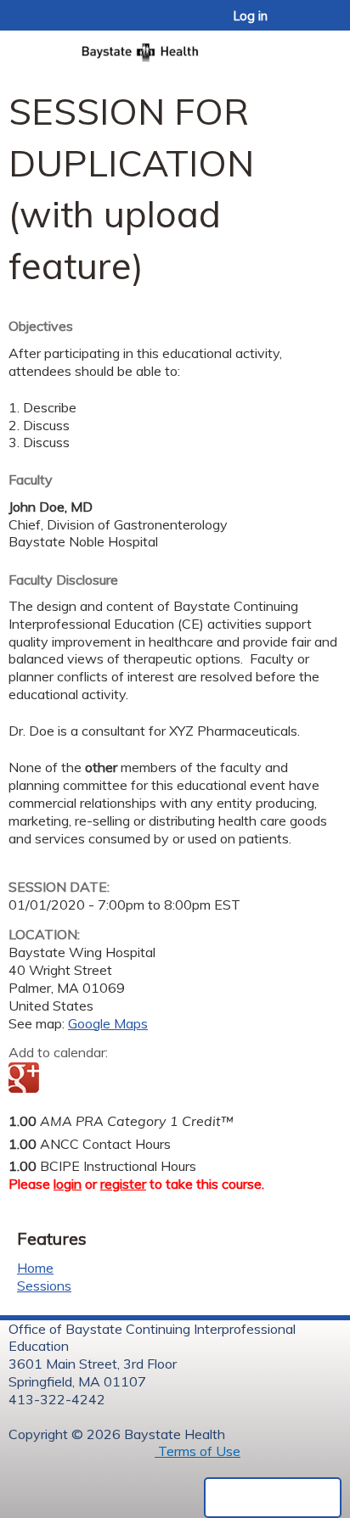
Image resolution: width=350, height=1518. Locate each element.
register (123, 1183)
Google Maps (108, 1023)
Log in (251, 16)
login (68, 1183)
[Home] (175, 47)
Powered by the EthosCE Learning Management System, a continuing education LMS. (273, 1497)
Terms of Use (197, 1450)
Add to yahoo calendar (64, 1079)
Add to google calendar (25, 1079)
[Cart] (300, 24)
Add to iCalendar (102, 1078)
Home (35, 1267)
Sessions (44, 1285)
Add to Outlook (143, 1079)
